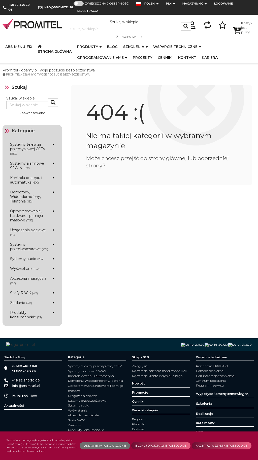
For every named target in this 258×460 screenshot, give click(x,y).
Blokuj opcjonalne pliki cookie (160, 445)
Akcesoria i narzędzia (83, 415)
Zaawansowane (129, 37)
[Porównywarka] (207, 24)
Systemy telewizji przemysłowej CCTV (95, 366)
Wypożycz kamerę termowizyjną (222, 394)
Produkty (88, 46)
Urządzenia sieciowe (82, 396)
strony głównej (167, 158)
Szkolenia (134, 46)
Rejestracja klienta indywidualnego (157, 376)
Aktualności (14, 405)
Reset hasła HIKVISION (212, 366)
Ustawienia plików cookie (105, 445)
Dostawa (138, 429)
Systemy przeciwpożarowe (87, 400)
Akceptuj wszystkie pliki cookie (221, 445)
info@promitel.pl (59, 7)
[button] (153, 3)
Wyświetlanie (77, 410)
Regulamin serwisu (210, 385)
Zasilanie (74, 425)
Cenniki (138, 401)
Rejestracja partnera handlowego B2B (159, 371)
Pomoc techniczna (209, 371)
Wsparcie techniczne (176, 46)
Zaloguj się (140, 366)
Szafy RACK (76, 420)
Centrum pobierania (211, 380)
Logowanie (223, 3)
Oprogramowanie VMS (101, 57)
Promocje (140, 392)
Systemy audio (78, 405)
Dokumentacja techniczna (215, 376)
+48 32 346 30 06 (19, 7)
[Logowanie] (192, 24)
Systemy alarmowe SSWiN (87, 371)
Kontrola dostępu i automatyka (91, 376)
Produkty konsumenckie (86, 430)
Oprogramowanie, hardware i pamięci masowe (95, 388)
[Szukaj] (186, 26)
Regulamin (140, 419)
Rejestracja (87, 11)
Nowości (139, 383)
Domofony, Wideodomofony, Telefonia (95, 380)
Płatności (139, 424)
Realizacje (204, 414)
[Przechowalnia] (222, 24)
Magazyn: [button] (192, 3)
